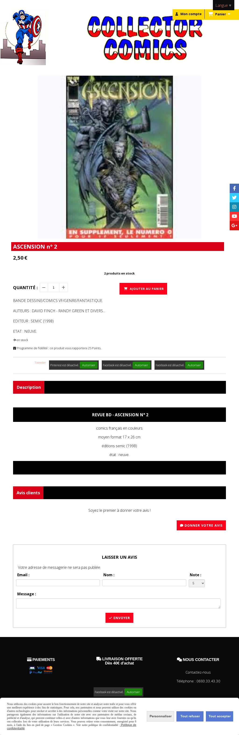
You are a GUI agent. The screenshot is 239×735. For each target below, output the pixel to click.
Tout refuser (190, 716)
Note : (195, 574)
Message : (26, 593)
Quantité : (25, 287)
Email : (23, 574)
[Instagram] (234, 207)
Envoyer (121, 618)
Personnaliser (161, 716)
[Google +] (234, 225)
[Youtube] (234, 216)
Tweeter (40, 362)
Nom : (108, 574)
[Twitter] (234, 197)
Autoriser (88, 365)
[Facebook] (234, 188)
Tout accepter (220, 716)
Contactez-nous (198, 672)
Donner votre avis (203, 525)
